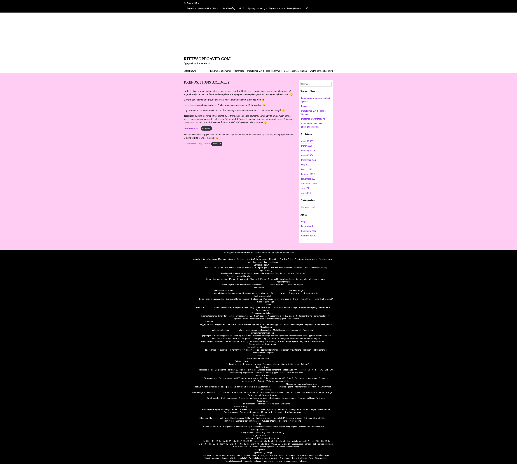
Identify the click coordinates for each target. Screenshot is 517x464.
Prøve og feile (292, 341)
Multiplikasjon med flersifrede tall (287, 330)
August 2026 (307, 141)
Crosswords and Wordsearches (318, 259)
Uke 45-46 (258, 441)
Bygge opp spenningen (277, 409)
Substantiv (323, 378)
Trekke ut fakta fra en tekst (291, 373)
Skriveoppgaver (210, 378)
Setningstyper (272, 373)
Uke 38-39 (227, 441)
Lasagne (278, 461)
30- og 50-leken (247, 432)
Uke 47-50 (268, 441)
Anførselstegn (308, 392)
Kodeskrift (305, 364)
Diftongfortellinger (302, 387)
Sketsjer (329, 392)
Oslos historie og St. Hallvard (242, 418)
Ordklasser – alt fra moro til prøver (262, 395)
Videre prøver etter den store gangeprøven (268, 319)
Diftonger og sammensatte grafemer (301, 384)
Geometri (209, 322)
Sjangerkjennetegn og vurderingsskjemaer (220, 409)
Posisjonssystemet (223, 341)
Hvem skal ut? (279, 418)
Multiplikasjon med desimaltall (258, 330)
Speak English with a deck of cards (310, 279)
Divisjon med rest (240, 307)
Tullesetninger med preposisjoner (197, 144)
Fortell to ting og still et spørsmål (316, 409)
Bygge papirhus (206, 324)
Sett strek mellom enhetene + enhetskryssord (231, 338)
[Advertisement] (258, 34)
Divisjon (268, 305)
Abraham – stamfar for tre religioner (217, 427)
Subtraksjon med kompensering (227, 293)
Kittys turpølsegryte (212, 458)
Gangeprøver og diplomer (262, 313)
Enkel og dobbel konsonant (269, 370)
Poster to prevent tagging (313, 119)
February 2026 (308, 150)
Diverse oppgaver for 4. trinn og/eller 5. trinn (232, 336)
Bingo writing (262, 259)
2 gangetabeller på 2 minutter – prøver (217, 316)
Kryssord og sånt (286, 387)
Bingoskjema (220, 370)
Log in (304, 221)
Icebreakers (279, 412)
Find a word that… (277, 285)
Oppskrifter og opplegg (262, 452)
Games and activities (262, 265)
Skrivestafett (260, 409)
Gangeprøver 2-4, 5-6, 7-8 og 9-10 (282, 316)
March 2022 (306, 169)
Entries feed (307, 226)
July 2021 (305, 188)
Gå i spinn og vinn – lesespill (294, 370)
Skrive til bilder (319, 418)
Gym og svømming (256, 8)
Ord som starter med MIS (274, 378)
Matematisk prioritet (323, 324)
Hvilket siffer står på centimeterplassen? (270, 336)
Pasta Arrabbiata (299, 458)
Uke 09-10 (213, 444)
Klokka (286, 324)
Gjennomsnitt (258, 324)
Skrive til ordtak (246, 409)
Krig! (264, 338)
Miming (291, 273)
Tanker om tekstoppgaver (263, 353)
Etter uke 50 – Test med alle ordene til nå (292, 441)
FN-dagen (204, 418)
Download (206, 128)
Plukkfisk (320, 392)
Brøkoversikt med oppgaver (238, 299)
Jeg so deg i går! (249, 381)
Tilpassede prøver (240, 319)
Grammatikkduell (220, 279)
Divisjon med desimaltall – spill (285, 307)
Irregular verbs (239, 273)
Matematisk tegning (220, 330)
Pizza (311, 458)
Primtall (236, 341)
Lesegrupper (297, 444)
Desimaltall (200, 307)
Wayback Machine (270, 421)
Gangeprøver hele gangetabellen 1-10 (314, 316)
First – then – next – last (257, 262)
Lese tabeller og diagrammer (241, 373)
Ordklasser (259, 373)
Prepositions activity (191, 128)
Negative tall (308, 330)
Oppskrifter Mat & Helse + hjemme (313, 112)
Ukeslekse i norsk (206, 370)
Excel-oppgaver (262, 310)
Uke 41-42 (237, 441)
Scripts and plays (287, 279)
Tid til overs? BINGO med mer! (245, 447)
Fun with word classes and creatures (286, 268)
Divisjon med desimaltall (260, 307)
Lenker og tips (253, 273)
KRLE (241, 8)
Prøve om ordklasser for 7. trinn (311, 398)
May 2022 (306, 164)
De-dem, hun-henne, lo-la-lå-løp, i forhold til (252, 387)
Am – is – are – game (214, 268)
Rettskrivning (265, 390)
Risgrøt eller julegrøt (233, 461)
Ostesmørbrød (219, 455)
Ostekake (303, 461)
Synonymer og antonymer (306, 378)
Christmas (299, 259)
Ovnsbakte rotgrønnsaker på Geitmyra (313, 455)
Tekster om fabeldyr (271, 364)
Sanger (308, 444)
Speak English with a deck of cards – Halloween (242, 285)
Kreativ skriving (240, 407)
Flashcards (273, 262)
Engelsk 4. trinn (276, 8)
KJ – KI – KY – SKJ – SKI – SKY (320, 370)
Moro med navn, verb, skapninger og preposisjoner (275, 398)
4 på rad (240, 330)
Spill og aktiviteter (254, 347)
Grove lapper (285, 458)
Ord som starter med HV (229, 378)
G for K (289, 392)
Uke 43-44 (247, 441)
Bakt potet (278, 455)
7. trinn (307, 293)
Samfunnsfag (229, 8)
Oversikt (314, 293)
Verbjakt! (274, 279)
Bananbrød (306, 106)
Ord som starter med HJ (251, 378)
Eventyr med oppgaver (249, 412)
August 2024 (307, 155)
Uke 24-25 (286, 444)
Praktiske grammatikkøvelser (239, 276)
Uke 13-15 (234, 444)
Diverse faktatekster (290, 364)
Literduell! (272, 338)
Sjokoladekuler (321, 458)
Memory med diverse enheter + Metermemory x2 (299, 338)
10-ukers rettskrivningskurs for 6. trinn (239, 392)
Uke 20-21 (265, 444)
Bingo (208, 279)
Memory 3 (254, 279)
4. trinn (284, 293)
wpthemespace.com (284, 252)
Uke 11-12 (224, 444)
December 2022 (308, 160)
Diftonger (252, 370)
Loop (306, 268)
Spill (273, 302)
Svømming (260, 432)
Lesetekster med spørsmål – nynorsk (245, 364)
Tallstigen (307, 350)
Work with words (284, 282)
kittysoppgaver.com (207, 58)
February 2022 (308, 174)
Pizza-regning (263, 302)
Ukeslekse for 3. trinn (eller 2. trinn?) (257, 293)
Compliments (199, 259)
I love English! (226, 273)
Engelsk (191, 8)
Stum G (290, 378)
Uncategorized (308, 207)
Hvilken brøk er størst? (323, 299)
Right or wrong (266, 270)
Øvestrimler (326, 387)
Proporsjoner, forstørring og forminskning (258, 341)
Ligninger (309, 324)
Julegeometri (220, 324)
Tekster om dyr (241, 361)
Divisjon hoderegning (308, 307)
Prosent (281, 341)
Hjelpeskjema (324, 307)
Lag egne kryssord (294, 418)
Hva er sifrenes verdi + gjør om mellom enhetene (310, 336)
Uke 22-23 (275, 444)
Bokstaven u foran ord (237, 370)
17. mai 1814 (266, 412)
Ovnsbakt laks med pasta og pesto (263, 458)
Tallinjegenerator (320, 350)
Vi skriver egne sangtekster (277, 381)
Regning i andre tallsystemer (312, 341)
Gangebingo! (293, 319)
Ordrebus (308, 418)
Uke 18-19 (255, 444)
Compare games (262, 268)
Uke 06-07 (203, 444)
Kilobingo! (257, 338)
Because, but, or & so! (246, 259)
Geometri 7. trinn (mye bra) (239, 324)
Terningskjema (294, 409)
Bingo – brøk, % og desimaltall (211, 299)
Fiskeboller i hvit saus (252, 461)
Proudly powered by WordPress (238, 252)
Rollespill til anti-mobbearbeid (311, 427)
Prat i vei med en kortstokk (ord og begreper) (213, 387)
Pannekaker (268, 461)
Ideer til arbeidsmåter (263, 427)
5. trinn (292, 293)
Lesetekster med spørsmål (257, 358)
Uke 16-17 (244, 444)
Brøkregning (256, 299)
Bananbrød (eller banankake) (234, 458)
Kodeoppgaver (297, 324)
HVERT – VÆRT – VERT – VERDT (271, 392)
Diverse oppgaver (270, 299)
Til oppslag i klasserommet (287, 447)
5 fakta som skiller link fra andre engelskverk (313, 125)
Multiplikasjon (266, 327)
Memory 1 (233, 279)
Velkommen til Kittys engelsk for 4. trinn (262, 438)
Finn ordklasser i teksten (268, 404)
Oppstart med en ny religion (285, 427)
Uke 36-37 (216, 441)
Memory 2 (244, 279)
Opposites (300, 273)
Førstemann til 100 (237, 350)
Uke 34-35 (206, 441)
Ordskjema (285, 404)
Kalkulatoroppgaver (274, 324)
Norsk (216, 8)
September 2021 (309, 183)
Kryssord (211, 392)
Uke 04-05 (325, 441)
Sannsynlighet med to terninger (262, 344)
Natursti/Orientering (275, 432)
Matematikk (203, 8)
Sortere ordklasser (229, 398)
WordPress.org (308, 235)
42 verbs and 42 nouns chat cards (221, 259)
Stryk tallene (295, 350)
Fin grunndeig (267, 455)
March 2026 (306, 146)
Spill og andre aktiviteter (323, 444)
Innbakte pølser (290, 461)
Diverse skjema (245, 398)
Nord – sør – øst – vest (219, 418)
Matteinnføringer (296, 290)
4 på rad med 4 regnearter (216, 350)
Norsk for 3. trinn (263, 367)
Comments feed (308, 231)
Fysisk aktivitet (306, 299)
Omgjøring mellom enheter (262, 333)
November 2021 (308, 179)
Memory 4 (264, 279)
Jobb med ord (262, 401)
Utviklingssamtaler (293, 412)
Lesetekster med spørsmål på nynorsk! (315, 100)
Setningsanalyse (231, 412)
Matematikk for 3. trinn (223, 290)
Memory (315, 387)
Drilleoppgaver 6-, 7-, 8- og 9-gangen (251, 316)
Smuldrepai (290, 455)
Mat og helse (293, 8)
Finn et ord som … (249, 404)
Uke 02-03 (315, 441)
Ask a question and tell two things (239, 268)
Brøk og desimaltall (262, 296)
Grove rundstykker (251, 455)
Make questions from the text (273, 273)
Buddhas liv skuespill (243, 427)
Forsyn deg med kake (289, 299)
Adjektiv (261, 381)
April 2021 (306, 193)
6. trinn (299, 293)
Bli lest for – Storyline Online (281, 259)
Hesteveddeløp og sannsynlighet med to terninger (267, 350)
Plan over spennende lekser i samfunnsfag (242, 421)
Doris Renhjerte (198, 392)
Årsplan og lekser (267, 447)
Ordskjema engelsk (295, 285)
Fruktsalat (207, 455)
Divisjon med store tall (222, 307)
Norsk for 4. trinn (263, 375)
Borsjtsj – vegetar (234, 455)
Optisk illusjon (207, 341)
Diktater (297, 392)
